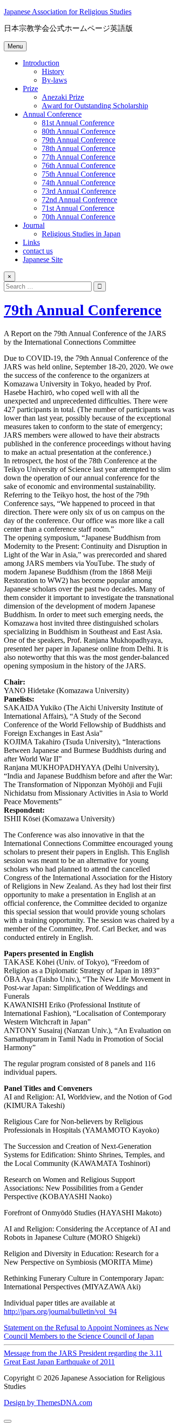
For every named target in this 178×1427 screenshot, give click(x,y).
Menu (15, 46)
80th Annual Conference (78, 131)
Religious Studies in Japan (81, 234)
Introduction (41, 63)
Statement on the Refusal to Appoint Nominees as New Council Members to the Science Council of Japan (86, 1332)
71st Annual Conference (78, 208)
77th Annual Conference (78, 157)
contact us (38, 251)
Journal (34, 225)
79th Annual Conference (78, 140)
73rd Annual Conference (79, 191)
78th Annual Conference (78, 148)
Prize (30, 88)
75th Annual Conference (78, 174)
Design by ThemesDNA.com (48, 1403)
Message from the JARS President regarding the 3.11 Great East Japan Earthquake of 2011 (83, 1357)
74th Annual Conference (78, 182)
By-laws (54, 80)
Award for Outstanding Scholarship (95, 106)
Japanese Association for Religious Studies (67, 12)
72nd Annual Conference (79, 200)
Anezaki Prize (63, 97)
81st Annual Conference (78, 123)
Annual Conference (52, 114)
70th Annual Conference (78, 217)
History (53, 71)
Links (31, 242)
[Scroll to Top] (7, 1421)
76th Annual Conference (78, 165)
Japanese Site (43, 259)
